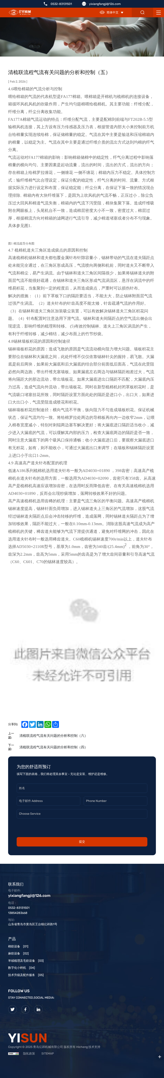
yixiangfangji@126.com (105, 4)
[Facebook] (25, 1009)
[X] (12, 1009)
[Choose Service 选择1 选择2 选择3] (82, 815)
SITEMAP (47, 1053)
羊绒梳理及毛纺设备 (26, 961)
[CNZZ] (13, 1053)
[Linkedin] (38, 1009)
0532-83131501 (61, 4)
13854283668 (17, 913)
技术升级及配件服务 (26, 975)
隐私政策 (29, 1053)
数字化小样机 (21, 968)
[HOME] (20, 12)
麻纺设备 (18, 953)
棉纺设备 (18, 946)
